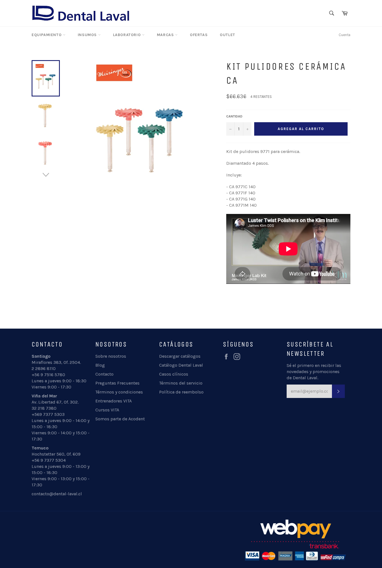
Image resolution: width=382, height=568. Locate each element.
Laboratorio (127, 34)
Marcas (166, 34)
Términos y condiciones (119, 392)
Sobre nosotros (110, 356)
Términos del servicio (180, 383)
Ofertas (198, 34)
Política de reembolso (181, 392)
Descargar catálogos (180, 356)
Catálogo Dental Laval (181, 365)
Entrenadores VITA (113, 401)
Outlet (227, 34)
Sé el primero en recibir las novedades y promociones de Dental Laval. (314, 371)
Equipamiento (47, 34)
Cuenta (344, 35)
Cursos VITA (107, 410)
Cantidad (234, 116)
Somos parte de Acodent (120, 418)
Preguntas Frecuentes (117, 383)
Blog (100, 365)
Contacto (104, 374)
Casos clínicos (173, 374)
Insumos (88, 34)
